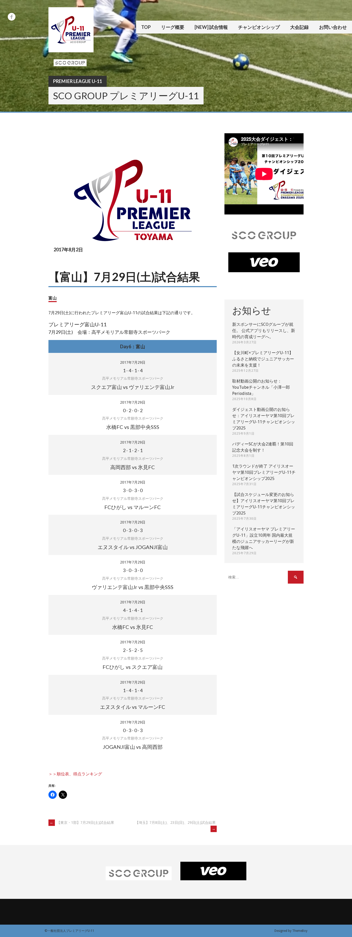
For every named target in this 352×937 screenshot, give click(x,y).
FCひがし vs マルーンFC (132, 507)
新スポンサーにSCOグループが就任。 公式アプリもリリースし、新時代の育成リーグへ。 (263, 330)
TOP (146, 27)
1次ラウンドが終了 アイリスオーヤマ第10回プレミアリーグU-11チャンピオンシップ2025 (264, 472)
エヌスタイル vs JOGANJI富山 (133, 547)
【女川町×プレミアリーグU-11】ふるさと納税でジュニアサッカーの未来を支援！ (263, 359)
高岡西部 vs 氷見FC (132, 467)
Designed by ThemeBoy (290, 931)
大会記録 (299, 27)
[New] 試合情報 (211, 27)
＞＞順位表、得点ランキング (75, 774)
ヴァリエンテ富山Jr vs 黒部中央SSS (132, 587)
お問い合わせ (333, 27)
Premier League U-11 (77, 81)
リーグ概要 (172, 27)
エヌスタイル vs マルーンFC (132, 707)
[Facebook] (11, 17)
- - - (133, 370)
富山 (52, 297)
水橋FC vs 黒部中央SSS (132, 427)
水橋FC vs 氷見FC (132, 627)
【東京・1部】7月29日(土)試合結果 (82, 822)
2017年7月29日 (132, 362)
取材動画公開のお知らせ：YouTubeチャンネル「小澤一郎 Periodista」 (261, 387)
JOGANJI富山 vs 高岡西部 (133, 747)
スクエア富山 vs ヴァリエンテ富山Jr (132, 387)
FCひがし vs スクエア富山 (133, 667)
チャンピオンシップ (259, 27)
